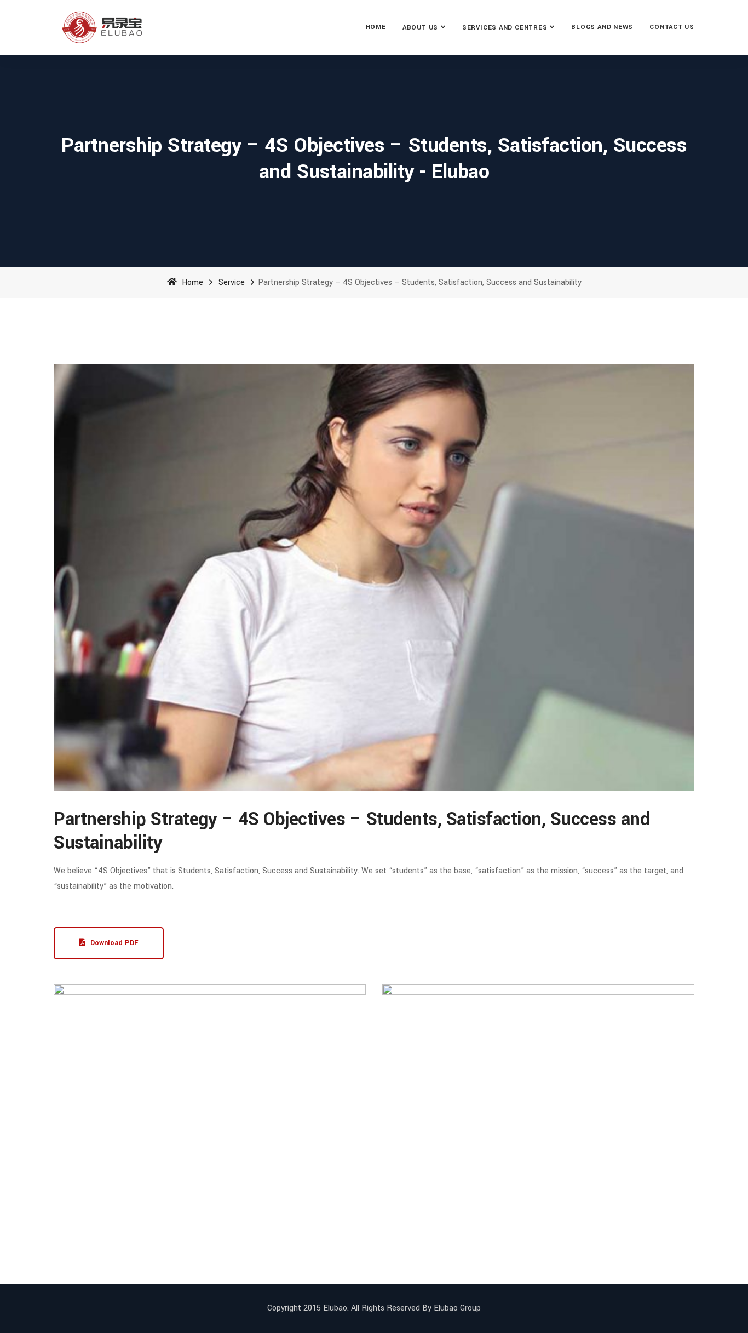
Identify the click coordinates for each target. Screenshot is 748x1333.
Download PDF (113, 943)
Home (376, 27)
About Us (420, 27)
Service (231, 282)
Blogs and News (602, 27)
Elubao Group (457, 1308)
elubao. (336, 1308)
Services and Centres (505, 27)
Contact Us (671, 27)
